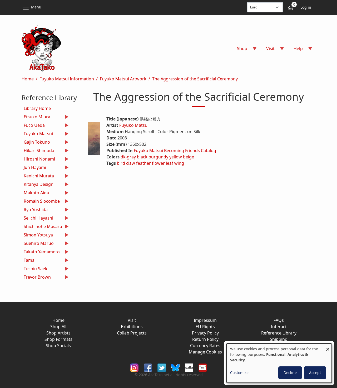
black (142, 157)
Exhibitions (132, 326)
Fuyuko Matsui (133, 125)
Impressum (205, 320)
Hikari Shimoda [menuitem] (38, 151)
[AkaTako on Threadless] (189, 367)
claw (130, 163)
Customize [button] (239, 372)
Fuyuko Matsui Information (66, 79)
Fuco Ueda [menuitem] (33, 125)
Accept (315, 372)
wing (179, 163)
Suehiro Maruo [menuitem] (38, 244)
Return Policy (205, 339)
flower (158, 163)
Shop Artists (58, 333)
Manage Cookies (205, 352)
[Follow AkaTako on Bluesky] (175, 367)
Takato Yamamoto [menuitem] (41, 252)
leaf (169, 163)
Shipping (279, 339)
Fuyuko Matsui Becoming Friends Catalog (175, 150)
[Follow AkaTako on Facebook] (148, 367)
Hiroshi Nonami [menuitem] (38, 159)
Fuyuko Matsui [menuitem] (37, 134)
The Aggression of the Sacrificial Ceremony (195, 79)
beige (188, 157)
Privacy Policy (205, 333)
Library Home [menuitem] (37, 108)
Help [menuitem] (295, 50)
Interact (279, 326)
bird (121, 163)
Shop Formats (58, 339)
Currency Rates (205, 345)
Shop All (58, 326)
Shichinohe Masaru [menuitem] (42, 227)
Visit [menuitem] (267, 50)
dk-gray (128, 157)
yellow (175, 157)
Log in (305, 7)
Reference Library (278, 333)
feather (143, 163)
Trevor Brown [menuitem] (36, 277)
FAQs (279, 320)
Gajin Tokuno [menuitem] (36, 142)
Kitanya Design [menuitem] (37, 184)
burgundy (158, 157)
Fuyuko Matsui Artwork (123, 79)
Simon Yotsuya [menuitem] (37, 235)
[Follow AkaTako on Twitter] (161, 367)
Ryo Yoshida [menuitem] (35, 210)
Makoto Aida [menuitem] (35, 193)
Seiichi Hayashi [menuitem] (37, 218)
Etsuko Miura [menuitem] (36, 117)
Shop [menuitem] (239, 50)
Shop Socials (58, 345)
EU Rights (205, 326)
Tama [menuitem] (28, 260)
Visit (132, 320)
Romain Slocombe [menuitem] (41, 201)
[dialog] (279, 363)
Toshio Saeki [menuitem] (35, 269)
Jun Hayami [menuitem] (34, 168)
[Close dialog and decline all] (328, 346)
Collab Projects (132, 333)
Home (28, 79)
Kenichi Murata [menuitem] (38, 176)
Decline (290, 372)
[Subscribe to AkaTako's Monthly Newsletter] (202, 367)
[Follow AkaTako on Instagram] (134, 367)
